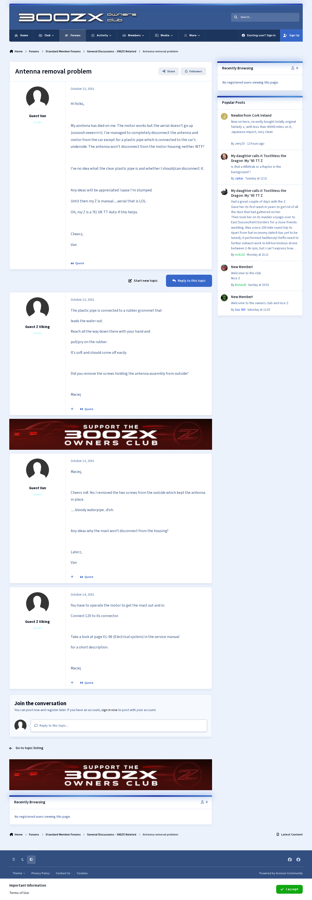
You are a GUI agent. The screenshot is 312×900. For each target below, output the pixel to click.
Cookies (82, 873)
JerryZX (240, 143)
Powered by (281, 873)
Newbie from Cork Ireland (251, 115)
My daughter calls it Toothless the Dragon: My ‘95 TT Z (258, 158)
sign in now (109, 710)
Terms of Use (19, 893)
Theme (17, 873)
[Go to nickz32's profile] (224, 191)
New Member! (242, 267)
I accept (292, 889)
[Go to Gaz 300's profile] (224, 297)
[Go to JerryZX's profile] (224, 116)
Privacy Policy (40, 873)
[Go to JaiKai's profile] (224, 156)
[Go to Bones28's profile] (224, 267)
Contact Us (63, 873)
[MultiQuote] (72, 409)
